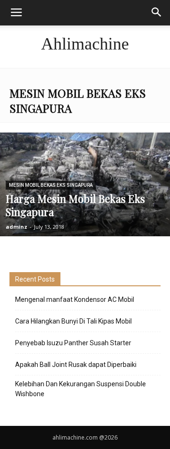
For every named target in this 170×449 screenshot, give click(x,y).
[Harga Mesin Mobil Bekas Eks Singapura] (85, 194)
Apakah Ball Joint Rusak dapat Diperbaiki (75, 364)
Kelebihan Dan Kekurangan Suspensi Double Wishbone (80, 389)
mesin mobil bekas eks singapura (51, 185)
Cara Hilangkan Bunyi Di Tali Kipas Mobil (73, 321)
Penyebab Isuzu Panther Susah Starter (73, 343)
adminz (16, 226)
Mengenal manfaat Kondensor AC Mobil (74, 299)
